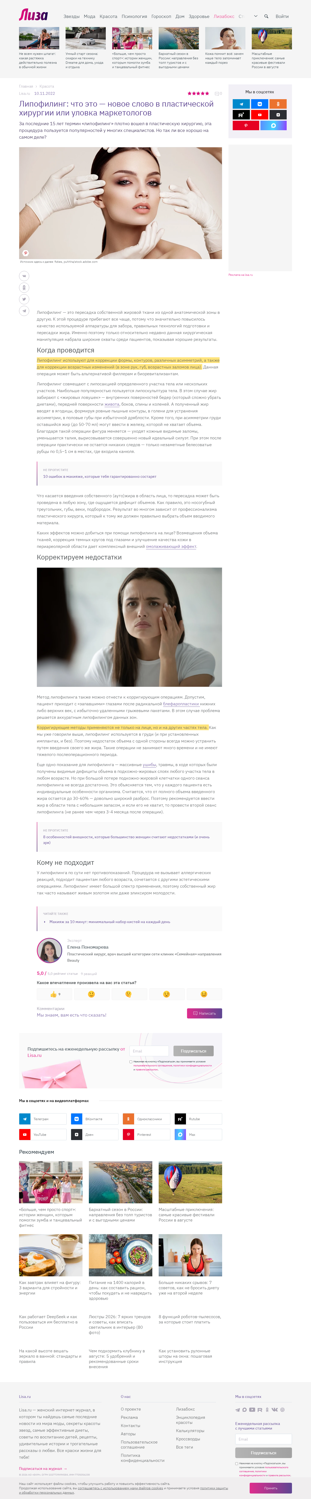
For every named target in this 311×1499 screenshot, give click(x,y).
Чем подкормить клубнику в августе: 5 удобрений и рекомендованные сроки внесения (117, 1358)
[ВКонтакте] (259, 104)
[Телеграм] (241, 104)
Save (25, 253)
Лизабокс (224, 16)
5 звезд (207, 93)
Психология (134, 16)
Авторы (128, 1434)
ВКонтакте (93, 1119)
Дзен (89, 1134)
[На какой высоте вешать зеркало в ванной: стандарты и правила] (51, 1343)
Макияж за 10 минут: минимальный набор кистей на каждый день (110, 921)
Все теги (184, 1447)
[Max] (273, 125)
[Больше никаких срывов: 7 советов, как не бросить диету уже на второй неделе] (190, 1255)
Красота (108, 16)
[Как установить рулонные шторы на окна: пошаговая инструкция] (190, 1343)
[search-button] (266, 16)
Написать (207, 1013)
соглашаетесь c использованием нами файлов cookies (120, 1488)
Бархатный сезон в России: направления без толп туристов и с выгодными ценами (178, 60)
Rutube (194, 1119)
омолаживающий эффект (171, 546)
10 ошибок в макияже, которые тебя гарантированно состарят (100, 476)
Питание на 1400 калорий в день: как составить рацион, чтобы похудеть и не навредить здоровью (120, 1290)
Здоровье (199, 16)
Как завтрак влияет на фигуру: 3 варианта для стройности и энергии (50, 1288)
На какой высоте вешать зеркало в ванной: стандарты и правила (50, 1356)
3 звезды (199, 93)
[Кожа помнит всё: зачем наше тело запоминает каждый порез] (225, 38)
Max (192, 1134)
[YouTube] (259, 114)
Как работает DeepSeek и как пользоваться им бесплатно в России (48, 1322)
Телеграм (41, 1119)
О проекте (131, 1409)
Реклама (129, 1417)
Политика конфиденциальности (143, 1457)
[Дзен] (278, 114)
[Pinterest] (246, 125)
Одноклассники (149, 1119)
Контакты (130, 1425)
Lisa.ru (24, 93)
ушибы (149, 764)
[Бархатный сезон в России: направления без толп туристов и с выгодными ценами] (179, 38)
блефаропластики (181, 704)
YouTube (40, 1134)
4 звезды (203, 93)
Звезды (71, 16)
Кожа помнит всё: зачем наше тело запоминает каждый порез (224, 58)
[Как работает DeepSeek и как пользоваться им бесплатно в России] (51, 1309)
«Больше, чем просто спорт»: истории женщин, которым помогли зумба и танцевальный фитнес (132, 60)
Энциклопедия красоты (190, 1419)
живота (112, 404)
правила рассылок (147, 1069)
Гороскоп (161, 16)
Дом (180, 16)
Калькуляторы (190, 1430)
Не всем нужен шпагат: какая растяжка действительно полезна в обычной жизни (38, 60)
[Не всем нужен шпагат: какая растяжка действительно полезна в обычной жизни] (39, 38)
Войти (282, 16)
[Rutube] (241, 114)
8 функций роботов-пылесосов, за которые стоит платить (190, 1319)
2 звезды (194, 93)
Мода (89, 16)
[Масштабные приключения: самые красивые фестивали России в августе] (272, 38)
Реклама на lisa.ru (240, 274)
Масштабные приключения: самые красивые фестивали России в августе (268, 60)
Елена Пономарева (88, 947)
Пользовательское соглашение (139, 1444)
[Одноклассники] (278, 104)
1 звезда (190, 93)
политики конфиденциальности (192, 1065)
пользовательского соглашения (152, 1065)
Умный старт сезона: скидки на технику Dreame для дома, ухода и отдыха (84, 60)
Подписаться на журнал (40, 1468)
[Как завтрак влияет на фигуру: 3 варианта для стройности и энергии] (51, 1255)
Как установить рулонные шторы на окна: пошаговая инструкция (185, 1356)
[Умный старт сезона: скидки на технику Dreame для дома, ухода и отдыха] (86, 38)
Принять (270, 1488)
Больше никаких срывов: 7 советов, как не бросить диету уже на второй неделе (189, 1288)
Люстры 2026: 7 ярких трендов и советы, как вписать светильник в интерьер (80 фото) (120, 1324)
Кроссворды (188, 1439)
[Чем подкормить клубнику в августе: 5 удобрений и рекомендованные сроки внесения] (120, 1343)
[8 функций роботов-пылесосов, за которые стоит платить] (190, 1309)
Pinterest (144, 1134)
